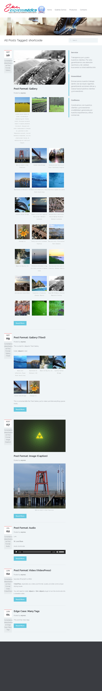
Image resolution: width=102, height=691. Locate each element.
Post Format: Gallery (25, 88)
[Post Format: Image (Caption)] (40, 436)
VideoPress (17, 584)
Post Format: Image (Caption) (31, 456)
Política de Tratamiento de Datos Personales (65, 669)
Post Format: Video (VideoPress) (32, 570)
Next (65, 67)
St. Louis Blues (18, 541)
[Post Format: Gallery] (40, 67)
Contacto (83, 10)
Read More (20, 323)
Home (49, 10)
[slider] (62, 551)
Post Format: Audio (25, 527)
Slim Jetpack (40, 591)
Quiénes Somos (60, 10)
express (23, 93)
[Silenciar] (57, 552)
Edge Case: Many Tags (27, 611)
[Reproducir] (16, 552)
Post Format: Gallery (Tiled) (29, 337)
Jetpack (20, 351)
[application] (40, 552)
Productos (73, 10)
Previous (15, 67)
